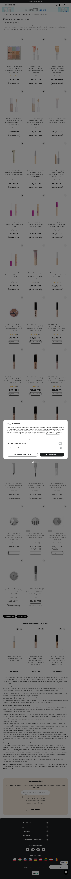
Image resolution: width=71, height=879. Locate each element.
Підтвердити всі (51, 454)
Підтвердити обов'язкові (22, 454)
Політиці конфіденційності (52, 434)
